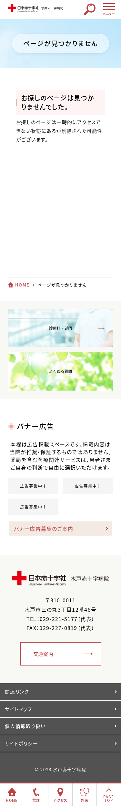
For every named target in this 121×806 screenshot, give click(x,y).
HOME (22, 285)
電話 (36, 800)
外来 (85, 800)
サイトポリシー (21, 743)
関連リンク (17, 691)
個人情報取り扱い (25, 726)
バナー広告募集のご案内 (44, 528)
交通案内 (43, 653)
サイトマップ (19, 709)
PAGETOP (108, 798)
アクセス (60, 800)
